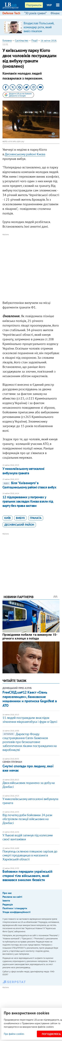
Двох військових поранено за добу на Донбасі (28, 785)
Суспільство (21, 40)
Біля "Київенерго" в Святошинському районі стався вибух (29, 485)
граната (35, 518)
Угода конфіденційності (16, 912)
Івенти (6, 900)
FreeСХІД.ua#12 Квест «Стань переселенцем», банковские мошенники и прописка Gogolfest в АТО (29, 699)
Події (34, 40)
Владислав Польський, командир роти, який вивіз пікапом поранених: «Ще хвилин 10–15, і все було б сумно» (40, 33)
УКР (49, 5)
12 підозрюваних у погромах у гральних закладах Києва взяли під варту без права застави (27, 501)
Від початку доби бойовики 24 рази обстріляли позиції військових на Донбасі (27, 819)
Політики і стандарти (14, 908)
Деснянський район (19, 525)
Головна (7, 40)
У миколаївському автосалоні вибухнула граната (23, 470)
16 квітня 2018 (48, 40)
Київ (7, 518)
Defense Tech (11, 13)
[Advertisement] (31, 267)
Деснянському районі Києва (25, 154)
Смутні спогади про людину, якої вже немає (27, 768)
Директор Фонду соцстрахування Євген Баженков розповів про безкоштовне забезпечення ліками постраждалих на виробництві (29, 742)
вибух (20, 518)
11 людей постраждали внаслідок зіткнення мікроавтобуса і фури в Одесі (29, 720)
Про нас (7, 893)
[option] (31, 27)
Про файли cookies (14, 1033)
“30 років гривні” (35, 13)
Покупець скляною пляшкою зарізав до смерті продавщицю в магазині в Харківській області (29, 855)
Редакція (7, 904)
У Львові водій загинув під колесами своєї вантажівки (27, 837)
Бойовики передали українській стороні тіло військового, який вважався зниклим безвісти (27, 875)
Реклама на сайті (12, 896)
